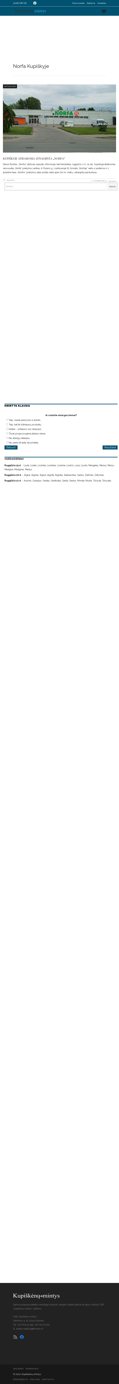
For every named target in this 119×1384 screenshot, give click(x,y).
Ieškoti (112, 186)
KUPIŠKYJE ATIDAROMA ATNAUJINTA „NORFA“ (34, 158)
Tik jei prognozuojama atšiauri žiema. (27, 433)
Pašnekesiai (32, 1369)
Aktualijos (10, 86)
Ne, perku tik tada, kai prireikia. (24, 442)
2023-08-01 (10, 180)
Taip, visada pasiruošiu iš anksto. (25, 420)
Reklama (91, 3)
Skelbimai (18, 1369)
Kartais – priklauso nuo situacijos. (25, 429)
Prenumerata (78, 3)
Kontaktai (101, 3)
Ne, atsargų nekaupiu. (19, 438)
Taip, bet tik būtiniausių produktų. (25, 424)
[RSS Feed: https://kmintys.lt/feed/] (15, 1337)
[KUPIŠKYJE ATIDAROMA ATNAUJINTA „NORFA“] (59, 118)
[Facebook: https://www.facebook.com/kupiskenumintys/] (35, 3)
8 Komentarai (99, 181)
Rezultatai (110, 447)
